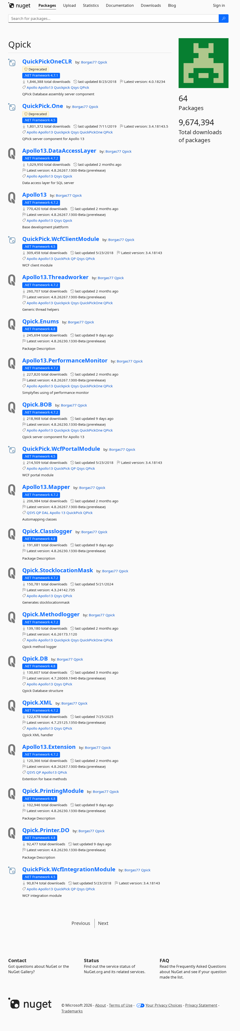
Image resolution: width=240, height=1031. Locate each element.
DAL (45, 512)
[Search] (224, 18)
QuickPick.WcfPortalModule (61, 448)
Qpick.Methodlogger (51, 614)
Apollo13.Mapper (46, 486)
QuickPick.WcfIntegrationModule (68, 869)
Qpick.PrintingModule (53, 790)
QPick (84, 87)
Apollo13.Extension (49, 746)
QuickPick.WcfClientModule (60, 238)
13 (63, 512)
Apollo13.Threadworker (55, 277)
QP (73, 258)
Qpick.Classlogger (47, 531)
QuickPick (62, 258)
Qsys (75, 87)
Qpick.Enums (40, 321)
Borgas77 (89, 62)
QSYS (31, 512)
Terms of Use (120, 1005)
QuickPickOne (91, 132)
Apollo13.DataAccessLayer (59, 150)
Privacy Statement (201, 1005)
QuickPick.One (42, 105)
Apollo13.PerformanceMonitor (65, 360)
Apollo (32, 87)
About (100, 1005)
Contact (17, 960)
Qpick (102, 62)
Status (91, 960)
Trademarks (72, 1011)
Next (103, 923)
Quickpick (62, 87)
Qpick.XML (37, 702)
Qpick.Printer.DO (45, 830)
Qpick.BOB (37, 404)
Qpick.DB (35, 658)
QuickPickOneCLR (47, 61)
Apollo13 (45, 87)
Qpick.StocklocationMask (57, 570)
